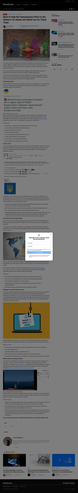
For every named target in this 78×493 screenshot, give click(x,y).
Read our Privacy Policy (37, 250)
